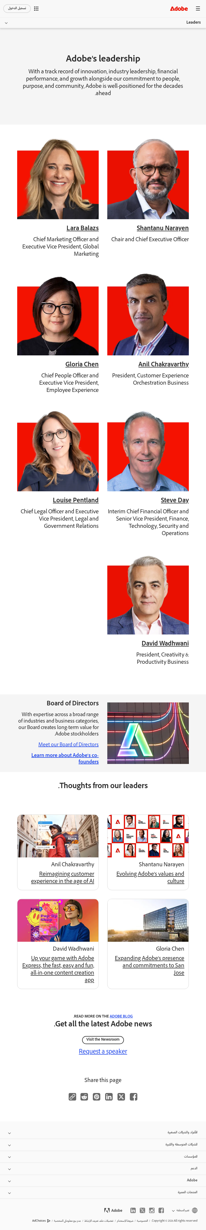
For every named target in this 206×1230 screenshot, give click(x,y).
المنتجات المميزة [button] (187, 1192)
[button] (36, 8)
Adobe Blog (121, 1017)
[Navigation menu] (198, 8)
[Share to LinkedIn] (109, 1097)
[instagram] (151, 1210)
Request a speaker (103, 1052)
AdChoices (39, 1221)
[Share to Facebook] (133, 1097)
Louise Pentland (76, 501)
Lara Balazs (83, 229)
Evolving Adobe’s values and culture (150, 878)
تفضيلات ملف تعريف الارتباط (98, 1221)
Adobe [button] (192, 1180)
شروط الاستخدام (125, 1221)
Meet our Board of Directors (68, 745)
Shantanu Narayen (163, 229)
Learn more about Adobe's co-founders (65, 759)
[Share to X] (121, 1097)
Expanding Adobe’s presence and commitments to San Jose (149, 966)
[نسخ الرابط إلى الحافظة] (72, 1097)
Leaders (193, 23)
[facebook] (161, 1210)
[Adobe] (179, 8)
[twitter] (142, 1210)
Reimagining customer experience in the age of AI (62, 878)
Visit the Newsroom (103, 1040)
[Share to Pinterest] (96, 1097)
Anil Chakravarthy (163, 365)
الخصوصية (142, 1221)
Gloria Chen (82, 365)
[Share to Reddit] (84, 1097)
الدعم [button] (194, 1168)
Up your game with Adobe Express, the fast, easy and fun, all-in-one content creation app (58, 970)
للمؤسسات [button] (190, 1156)
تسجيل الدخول (17, 8)
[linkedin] (133, 1210)
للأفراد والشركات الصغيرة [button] (182, 1132)
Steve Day (175, 501)
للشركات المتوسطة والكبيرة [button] (181, 1144)
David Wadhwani (165, 644)
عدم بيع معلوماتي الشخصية (67, 1221)
